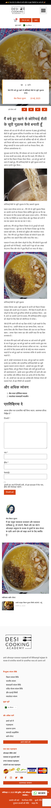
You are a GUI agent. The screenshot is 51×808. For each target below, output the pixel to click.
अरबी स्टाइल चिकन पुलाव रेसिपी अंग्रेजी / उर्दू (28, 603)
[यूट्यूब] (21, 777)
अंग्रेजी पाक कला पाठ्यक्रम (11, 764)
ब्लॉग (29, 85)
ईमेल (6, 463)
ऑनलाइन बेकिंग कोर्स (9, 753)
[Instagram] (11, 777)
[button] (43, 10)
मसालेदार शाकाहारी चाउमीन (18, 396)
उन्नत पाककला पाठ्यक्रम (11, 761)
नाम (6, 453)
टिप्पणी (7, 418)
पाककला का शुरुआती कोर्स (11, 757)
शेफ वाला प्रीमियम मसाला (18, 393)
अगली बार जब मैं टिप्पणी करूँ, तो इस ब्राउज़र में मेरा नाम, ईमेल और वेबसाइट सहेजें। (24, 486)
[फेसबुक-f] (5, 777)
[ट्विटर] (16, 777)
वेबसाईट (7, 473)
